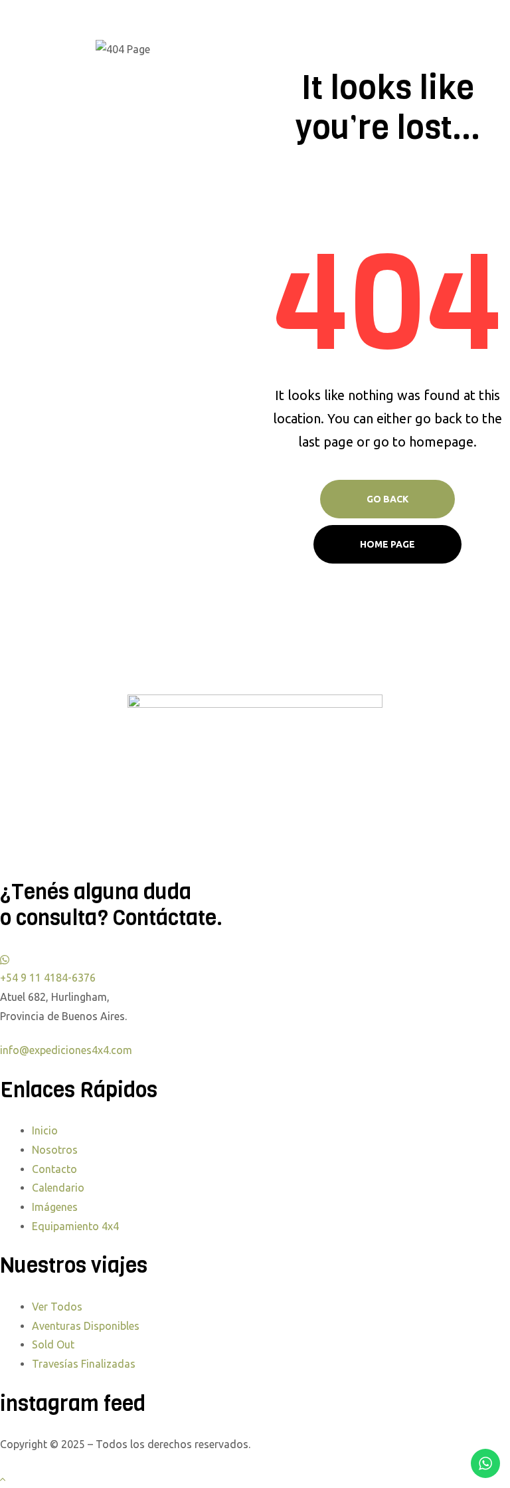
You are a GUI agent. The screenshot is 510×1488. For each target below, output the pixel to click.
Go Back (387, 499)
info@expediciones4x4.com (66, 1050)
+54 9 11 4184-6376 (48, 978)
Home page (387, 544)
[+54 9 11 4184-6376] (4, 959)
